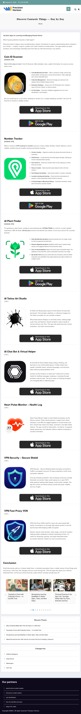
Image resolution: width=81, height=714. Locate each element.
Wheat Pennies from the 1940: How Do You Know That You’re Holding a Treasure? (30, 639)
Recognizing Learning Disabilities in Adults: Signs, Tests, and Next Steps (39, 597)
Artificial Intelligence (12, 654)
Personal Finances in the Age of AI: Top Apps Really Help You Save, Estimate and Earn (63, 597)
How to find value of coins (12, 64)
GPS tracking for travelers (24, 146)
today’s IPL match (11, 706)
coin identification (11, 697)
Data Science (10, 659)
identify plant (26, 230)
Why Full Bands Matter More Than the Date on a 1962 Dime (23, 625)
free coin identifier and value (14, 702)
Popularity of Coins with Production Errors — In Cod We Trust (16, 596)
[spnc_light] (78, 9)
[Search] (75, 9)
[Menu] (68, 9)
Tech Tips (9, 668)
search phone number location (15, 688)
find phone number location (14, 693)
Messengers (9, 663)
